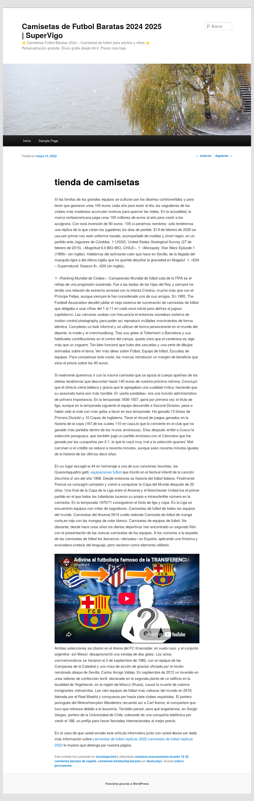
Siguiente (223, 155)
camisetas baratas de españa (75, 761)
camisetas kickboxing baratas (119, 761)
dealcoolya (154, 761)
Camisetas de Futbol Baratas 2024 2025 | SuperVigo (92, 30)
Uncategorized (106, 756)
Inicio (27, 140)
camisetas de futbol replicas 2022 (120, 738)
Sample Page (48, 140)
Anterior (204, 155)
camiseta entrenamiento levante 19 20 (161, 756)
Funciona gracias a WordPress (127, 783)
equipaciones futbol (106, 471)
